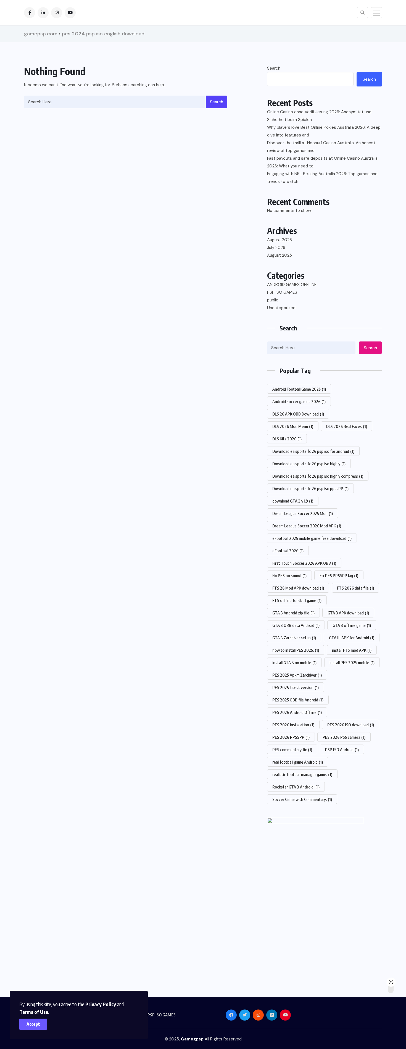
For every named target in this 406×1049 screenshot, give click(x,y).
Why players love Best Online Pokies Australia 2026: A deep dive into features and (324, 131)
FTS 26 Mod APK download (298, 587)
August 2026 (279, 240)
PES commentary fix (292, 749)
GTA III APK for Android (351, 637)
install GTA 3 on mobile (294, 662)
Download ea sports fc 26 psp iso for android (313, 451)
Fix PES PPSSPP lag (339, 575)
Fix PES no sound (289, 575)
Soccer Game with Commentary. (302, 799)
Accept (33, 1024)
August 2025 (279, 255)
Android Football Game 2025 (299, 389)
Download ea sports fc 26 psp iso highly (309, 463)
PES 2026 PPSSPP (291, 737)
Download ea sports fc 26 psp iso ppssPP (310, 488)
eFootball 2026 (288, 550)
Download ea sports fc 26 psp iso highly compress (317, 476)
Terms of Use (33, 1012)
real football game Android (297, 761)
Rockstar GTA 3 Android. (296, 786)
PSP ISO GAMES (282, 292)
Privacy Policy (100, 1004)
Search (216, 102)
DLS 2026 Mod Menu (292, 426)
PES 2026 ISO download (350, 724)
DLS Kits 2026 (287, 438)
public (272, 300)
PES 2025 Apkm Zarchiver (297, 674)
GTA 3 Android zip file (293, 612)
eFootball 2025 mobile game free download (312, 538)
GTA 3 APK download (348, 612)
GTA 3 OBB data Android (296, 625)
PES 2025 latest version (295, 687)
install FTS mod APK (351, 650)
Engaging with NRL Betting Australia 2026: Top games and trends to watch (322, 177)
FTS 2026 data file (355, 587)
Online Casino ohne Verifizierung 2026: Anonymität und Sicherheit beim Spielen (319, 115)
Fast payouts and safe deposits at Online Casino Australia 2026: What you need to (322, 162)
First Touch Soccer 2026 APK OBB (304, 563)
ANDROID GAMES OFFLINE (292, 284)
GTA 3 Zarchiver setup (294, 637)
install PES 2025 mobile (352, 662)
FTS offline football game (296, 600)
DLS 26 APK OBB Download (298, 413)
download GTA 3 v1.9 (292, 500)
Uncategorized (281, 308)
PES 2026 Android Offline (297, 712)
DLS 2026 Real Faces (346, 426)
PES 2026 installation (293, 724)
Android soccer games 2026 (299, 401)
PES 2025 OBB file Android (297, 699)
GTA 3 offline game (352, 625)
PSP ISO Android (342, 749)
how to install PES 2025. (295, 650)
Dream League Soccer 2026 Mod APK (306, 525)
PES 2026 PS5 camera (344, 737)
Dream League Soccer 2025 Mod (302, 513)
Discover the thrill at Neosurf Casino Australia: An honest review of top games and (321, 146)
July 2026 (276, 247)
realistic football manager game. (302, 774)
